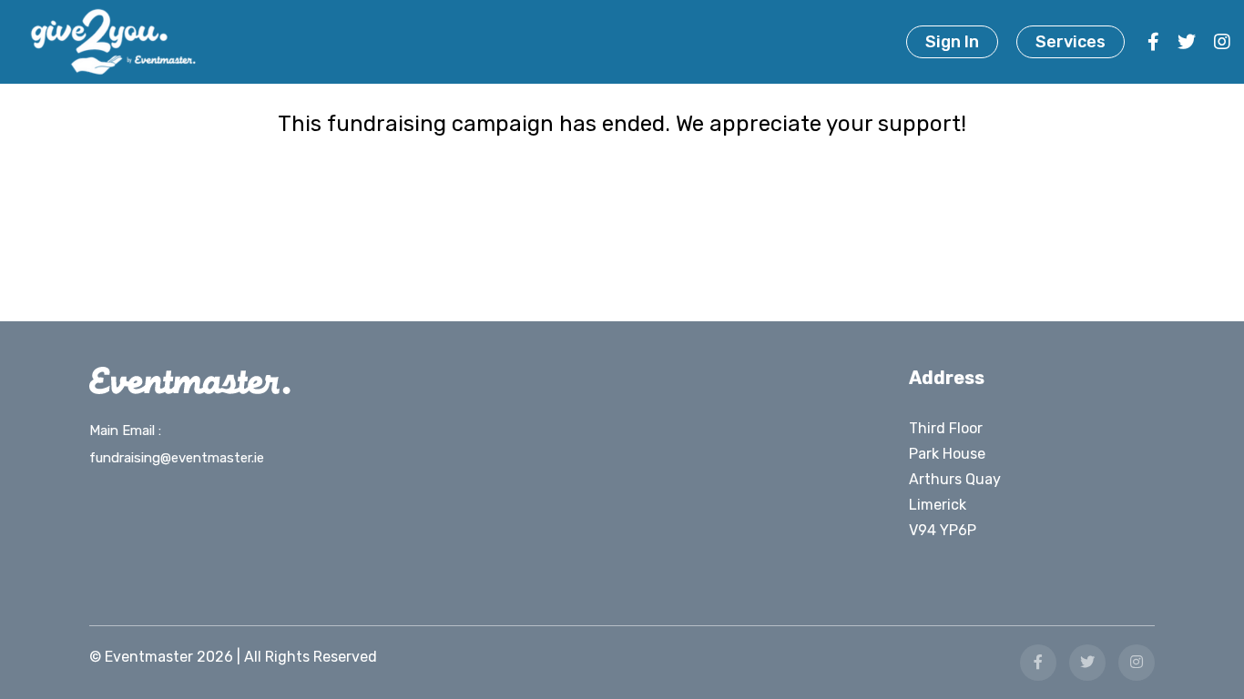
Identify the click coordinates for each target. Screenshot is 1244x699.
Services (1070, 42)
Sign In (952, 42)
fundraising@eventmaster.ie (176, 458)
